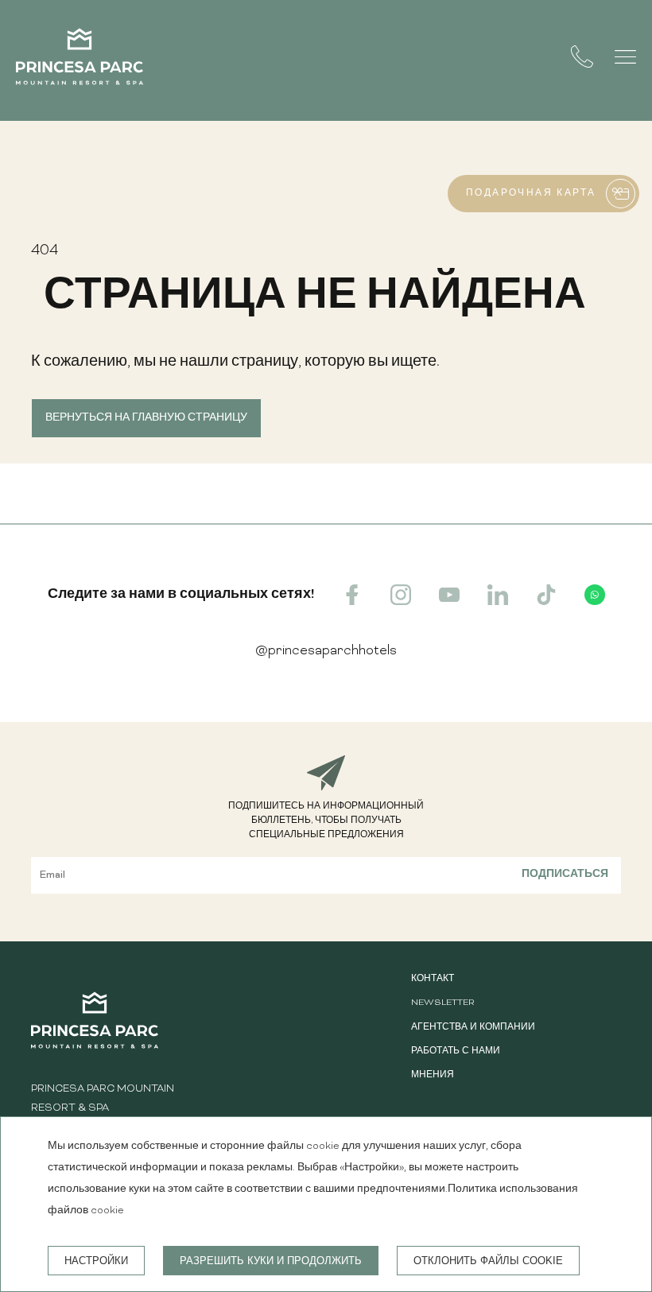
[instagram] (400, 602)
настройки (96, 1261)
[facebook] (352, 602)
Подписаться (565, 875)
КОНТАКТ (432, 979)
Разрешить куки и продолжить (271, 1261)
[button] (625, 57)
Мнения (432, 1075)
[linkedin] (497, 602)
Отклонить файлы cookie (488, 1261)
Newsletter (442, 1003)
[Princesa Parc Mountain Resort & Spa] (79, 60)
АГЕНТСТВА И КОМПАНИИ (473, 1027)
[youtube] (449, 602)
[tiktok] (546, 602)
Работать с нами (455, 1051)
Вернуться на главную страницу (146, 418)
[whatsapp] (594, 602)
